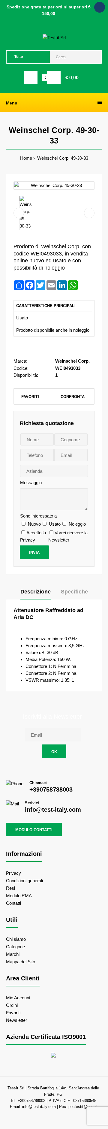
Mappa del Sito (20, 961)
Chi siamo (16, 939)
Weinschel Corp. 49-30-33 (62, 158)
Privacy (13, 873)
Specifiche (74, 592)
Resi (10, 888)
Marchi (13, 954)
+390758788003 (51, 789)
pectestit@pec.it (82, 1106)
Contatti (13, 903)
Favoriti (30, 396)
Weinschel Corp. (72, 361)
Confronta (73, 396)
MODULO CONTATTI (33, 830)
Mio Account (18, 997)
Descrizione (35, 592)
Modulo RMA (19, 895)
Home (26, 158)
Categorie (15, 946)
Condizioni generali (24, 880)
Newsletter (16, 1020)
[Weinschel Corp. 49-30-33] (54, 185)
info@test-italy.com (53, 809)
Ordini (12, 1005)
